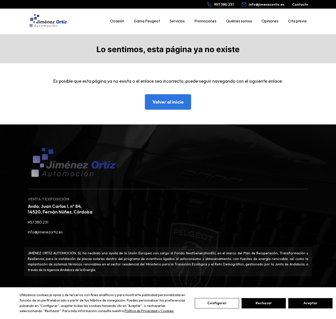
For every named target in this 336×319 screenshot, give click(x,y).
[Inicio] (48, 21)
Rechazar (264, 303)
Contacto (300, 4)
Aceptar (311, 303)
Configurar (216, 303)
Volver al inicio (168, 102)
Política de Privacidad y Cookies (149, 311)
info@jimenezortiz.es (45, 231)
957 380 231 (38, 222)
